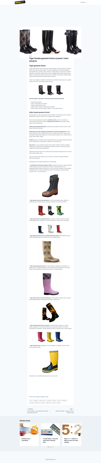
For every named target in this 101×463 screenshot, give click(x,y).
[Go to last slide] (22, 434)
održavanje (37, 402)
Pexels (46, 396)
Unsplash (42, 396)
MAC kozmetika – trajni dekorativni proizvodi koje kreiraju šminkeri (37, 411)
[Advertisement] (50, 13)
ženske (58, 402)
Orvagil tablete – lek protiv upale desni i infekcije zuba (50, 440)
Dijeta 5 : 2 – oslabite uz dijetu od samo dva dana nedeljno (71, 440)
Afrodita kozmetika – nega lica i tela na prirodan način (64, 411)
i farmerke (49, 400)
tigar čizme (48, 402)
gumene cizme (42, 400)
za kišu (54, 402)
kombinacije (64, 400)
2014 (31, 400)
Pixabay (38, 396)
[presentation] (29, 429)
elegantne (36, 400)
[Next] (79, 434)
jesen (59, 400)
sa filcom (43, 402)
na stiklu (31, 402)
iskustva (54, 400)
